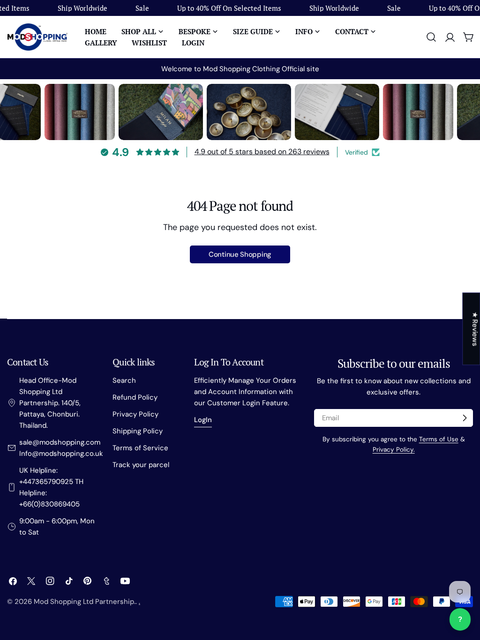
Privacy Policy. (394, 450)
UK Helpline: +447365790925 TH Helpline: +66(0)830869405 (51, 487)
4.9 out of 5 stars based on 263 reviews (262, 151)
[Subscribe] (464, 417)
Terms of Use (438, 439)
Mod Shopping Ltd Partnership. (84, 601)
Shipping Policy (137, 431)
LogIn (203, 419)
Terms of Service (140, 448)
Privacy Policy (135, 414)
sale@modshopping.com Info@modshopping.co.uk (61, 448)
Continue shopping (240, 254)
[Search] (431, 37)
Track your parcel (140, 464)
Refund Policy (135, 397)
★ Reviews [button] (475, 329)
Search (124, 380)
